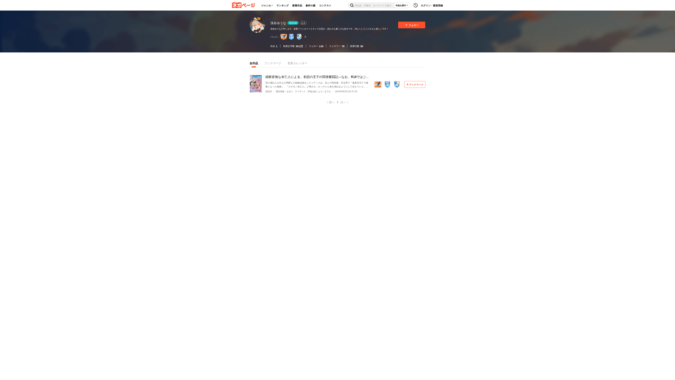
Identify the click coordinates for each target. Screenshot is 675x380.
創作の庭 (311, 5)
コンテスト (325, 5)
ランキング (283, 5)
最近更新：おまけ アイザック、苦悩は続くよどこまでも (303, 91)
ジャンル (266, 5)
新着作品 (297, 5)
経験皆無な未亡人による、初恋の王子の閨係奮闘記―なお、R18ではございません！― (317, 76)
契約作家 (293, 22)
